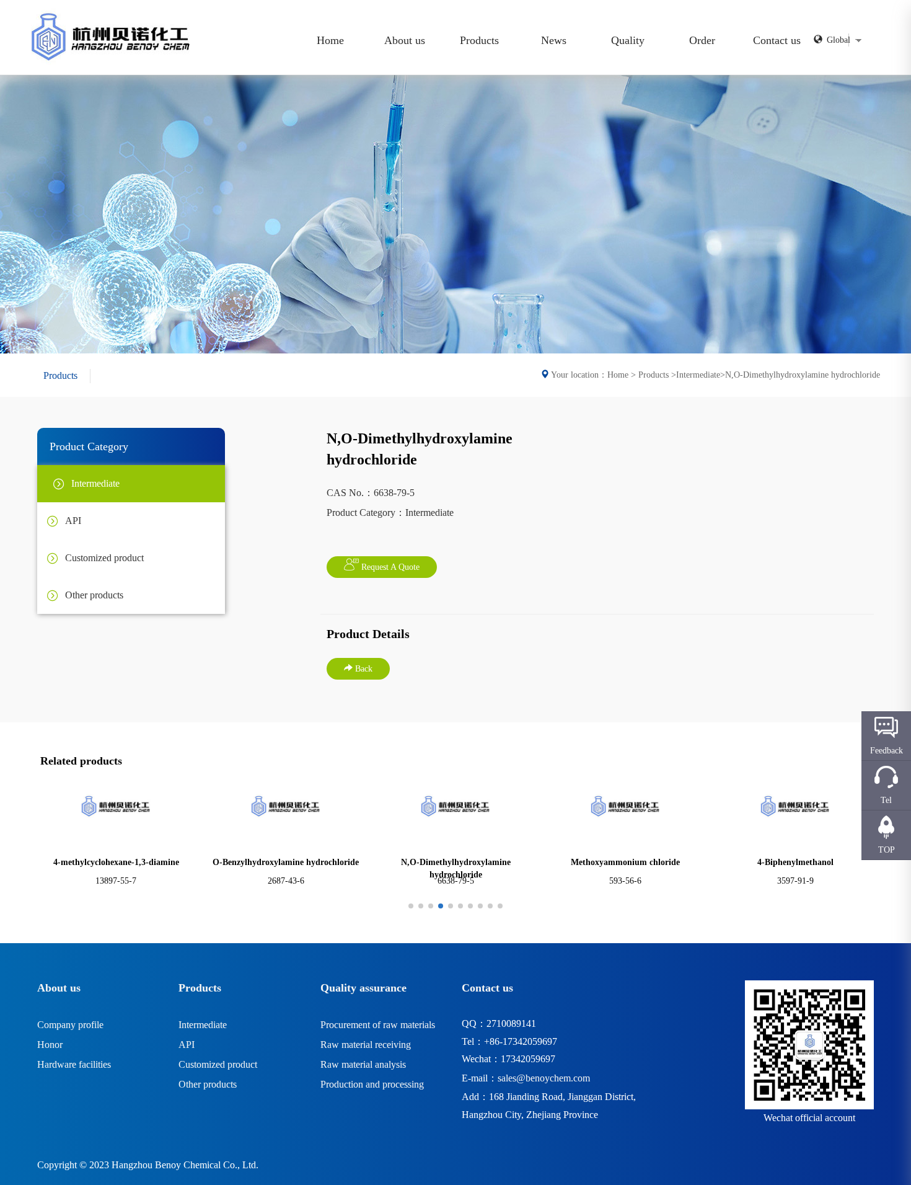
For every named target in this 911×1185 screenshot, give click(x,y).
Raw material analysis (363, 1064)
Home (330, 40)
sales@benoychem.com (544, 1078)
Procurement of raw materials (377, 1024)
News (553, 40)
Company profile (70, 1024)
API (186, 1044)
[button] (410, 905)
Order (702, 40)
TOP (886, 849)
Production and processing (372, 1084)
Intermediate (202, 1024)
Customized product (217, 1064)
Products (479, 40)
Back (362, 668)
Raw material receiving (365, 1044)
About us (404, 40)
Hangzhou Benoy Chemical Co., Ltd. (185, 1165)
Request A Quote (389, 567)
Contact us (777, 40)
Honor (50, 1044)
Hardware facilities (74, 1064)
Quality (628, 40)
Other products (207, 1084)
